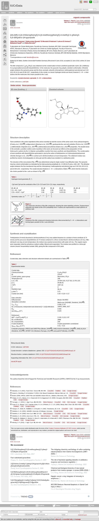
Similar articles (16, 85)
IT (90, 2)
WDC (96, 2)
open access (60, 13)
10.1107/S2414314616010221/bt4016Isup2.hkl (54, 354)
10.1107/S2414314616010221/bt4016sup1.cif (60, 351)
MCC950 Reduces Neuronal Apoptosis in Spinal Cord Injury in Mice (69, 486)
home (3, 13)
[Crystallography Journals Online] (81, 2)
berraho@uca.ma (32, 57)
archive (12, 13)
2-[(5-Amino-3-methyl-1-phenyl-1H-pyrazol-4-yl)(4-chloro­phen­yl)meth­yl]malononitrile (30, 465)
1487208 (25, 82)
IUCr (85, 2)
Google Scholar (71, 390)
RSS (92, 505)
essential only (68, 519)
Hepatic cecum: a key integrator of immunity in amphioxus (67, 477)
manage (78, 519)
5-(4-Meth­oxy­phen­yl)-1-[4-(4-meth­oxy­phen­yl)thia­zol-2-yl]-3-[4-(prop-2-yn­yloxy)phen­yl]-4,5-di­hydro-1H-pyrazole (30, 473)
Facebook (74, 505)
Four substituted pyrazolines (20, 458)
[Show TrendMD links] (89, 496)
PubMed (58, 390)
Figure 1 (28, 204)
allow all (58, 519)
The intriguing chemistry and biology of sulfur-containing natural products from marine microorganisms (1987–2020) (70, 452)
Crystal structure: (16, 351)
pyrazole (33, 78)
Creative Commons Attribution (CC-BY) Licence (62, 428)
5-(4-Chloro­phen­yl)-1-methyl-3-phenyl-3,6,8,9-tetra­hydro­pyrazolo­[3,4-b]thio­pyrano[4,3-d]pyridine (30, 481)
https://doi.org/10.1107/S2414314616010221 (77, 22)
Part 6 (73, 21)
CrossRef (50, 390)
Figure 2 (28, 218)
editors (20, 13)
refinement (41, 259)
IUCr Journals (71, 402)
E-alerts (41, 505)
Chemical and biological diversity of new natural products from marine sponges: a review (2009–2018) (69, 469)
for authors (29, 13)
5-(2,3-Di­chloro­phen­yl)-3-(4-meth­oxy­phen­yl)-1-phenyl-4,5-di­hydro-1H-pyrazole (29, 451)
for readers (40, 13)
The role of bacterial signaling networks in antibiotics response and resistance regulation (69, 461)
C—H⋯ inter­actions (44, 78)
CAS (64, 390)
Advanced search (82, 515)
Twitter (58, 505)
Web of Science (48, 402)
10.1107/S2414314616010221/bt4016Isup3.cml (48, 358)
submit (50, 13)
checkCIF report (16, 361)
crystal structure (24, 78)
